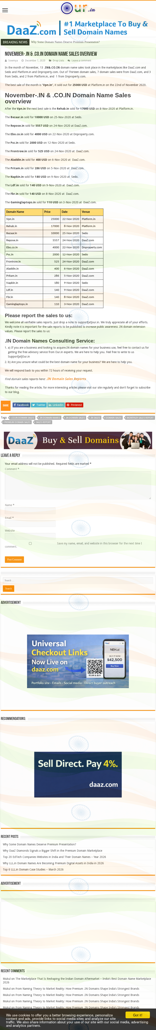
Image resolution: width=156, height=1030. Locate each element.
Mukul (7, 978)
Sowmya (13, 60)
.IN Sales (95, 417)
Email (9, 517)
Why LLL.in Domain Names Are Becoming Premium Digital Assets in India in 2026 (53, 863)
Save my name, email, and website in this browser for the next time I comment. (73, 545)
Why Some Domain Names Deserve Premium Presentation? (39, 844)
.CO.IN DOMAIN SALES (22, 417)
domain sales (113, 417)
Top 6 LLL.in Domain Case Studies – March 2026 (33, 869)
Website (10, 530)
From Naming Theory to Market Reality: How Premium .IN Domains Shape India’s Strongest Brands (77, 988)
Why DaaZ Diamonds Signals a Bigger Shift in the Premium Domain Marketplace (78, 42)
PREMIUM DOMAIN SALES (17, 422)
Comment (12, 469)
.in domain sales (75, 417)
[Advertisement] (78, 932)
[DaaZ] (78, 440)
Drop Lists (58, 60)
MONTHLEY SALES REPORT (140, 417)
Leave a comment (81, 60)
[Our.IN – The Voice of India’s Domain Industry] (78, 7)
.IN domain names (50, 417)
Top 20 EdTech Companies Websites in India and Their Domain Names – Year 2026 (54, 857)
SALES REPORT (43, 422)
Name (9, 505)
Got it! (137, 1014)
